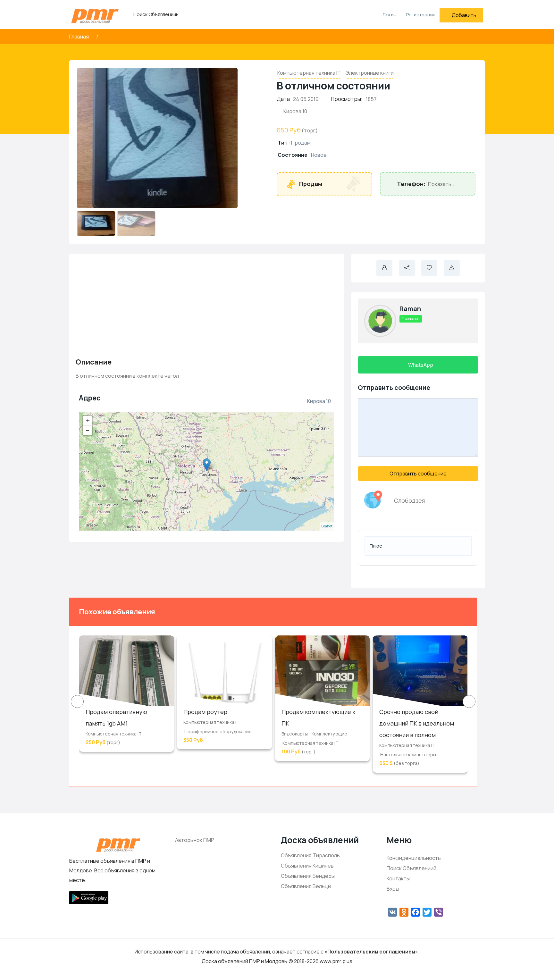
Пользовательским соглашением (371, 951)
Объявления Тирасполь (310, 855)
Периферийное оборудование (218, 731)
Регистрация (420, 14)
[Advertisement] (206, 305)
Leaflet (326, 526)
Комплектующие (329, 734)
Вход (393, 888)
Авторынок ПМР (194, 840)
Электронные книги (369, 72)
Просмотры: (347, 99)
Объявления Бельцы (306, 886)
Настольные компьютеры (408, 754)
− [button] (88, 430)
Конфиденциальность (414, 857)
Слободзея (409, 500)
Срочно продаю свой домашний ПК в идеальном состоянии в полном (416, 723)
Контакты (398, 878)
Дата (283, 99)
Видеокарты (294, 734)
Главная (79, 36)
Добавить (464, 15)
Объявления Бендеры (308, 875)
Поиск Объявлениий (156, 14)
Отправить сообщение (418, 473)
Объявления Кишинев (307, 865)
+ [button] (88, 420)
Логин (389, 14)
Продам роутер (205, 712)
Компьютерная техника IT (309, 72)
